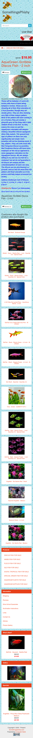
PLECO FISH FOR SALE (12, 563)
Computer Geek (20, 732)
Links (4, 613)
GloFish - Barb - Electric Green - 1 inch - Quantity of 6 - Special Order (16, 431)
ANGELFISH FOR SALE (12, 559)
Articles (5, 621)
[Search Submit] (30, 25)
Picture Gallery (7, 625)
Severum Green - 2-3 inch (16, 520)
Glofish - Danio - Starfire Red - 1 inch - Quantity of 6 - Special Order (16, 253)
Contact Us (6, 617)
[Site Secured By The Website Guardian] (16, 734)
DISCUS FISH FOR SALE (12, 555)
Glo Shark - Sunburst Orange (16, 232)
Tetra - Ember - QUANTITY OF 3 (16, 407)
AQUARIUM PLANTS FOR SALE (15, 580)
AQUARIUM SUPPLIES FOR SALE (15, 584)
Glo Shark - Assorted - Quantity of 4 (16, 382)
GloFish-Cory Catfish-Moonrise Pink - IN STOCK (16, 323)
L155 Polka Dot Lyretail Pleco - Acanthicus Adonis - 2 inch (16, 302)
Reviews (6, 72)
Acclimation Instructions (10, 608)
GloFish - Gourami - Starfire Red (16, 652)
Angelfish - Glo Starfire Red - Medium (16, 543)
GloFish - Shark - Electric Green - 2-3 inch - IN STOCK (16, 343)
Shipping (6, 596)
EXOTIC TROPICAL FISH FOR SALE (16, 572)
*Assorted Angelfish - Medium (16, 500)
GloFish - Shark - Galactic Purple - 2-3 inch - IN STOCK (16, 362)
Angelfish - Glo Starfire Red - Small (16, 481)
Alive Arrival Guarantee (10, 604)
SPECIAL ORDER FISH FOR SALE (16, 576)
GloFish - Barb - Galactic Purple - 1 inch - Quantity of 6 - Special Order (17, 457)
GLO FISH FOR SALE (11, 567)
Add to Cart (26, 72)
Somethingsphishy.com (16, 730)
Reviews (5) (7, 206)
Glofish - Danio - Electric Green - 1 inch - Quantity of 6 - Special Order (16, 276)
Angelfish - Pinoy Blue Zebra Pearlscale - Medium (16, 715)
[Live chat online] (26, 37)
